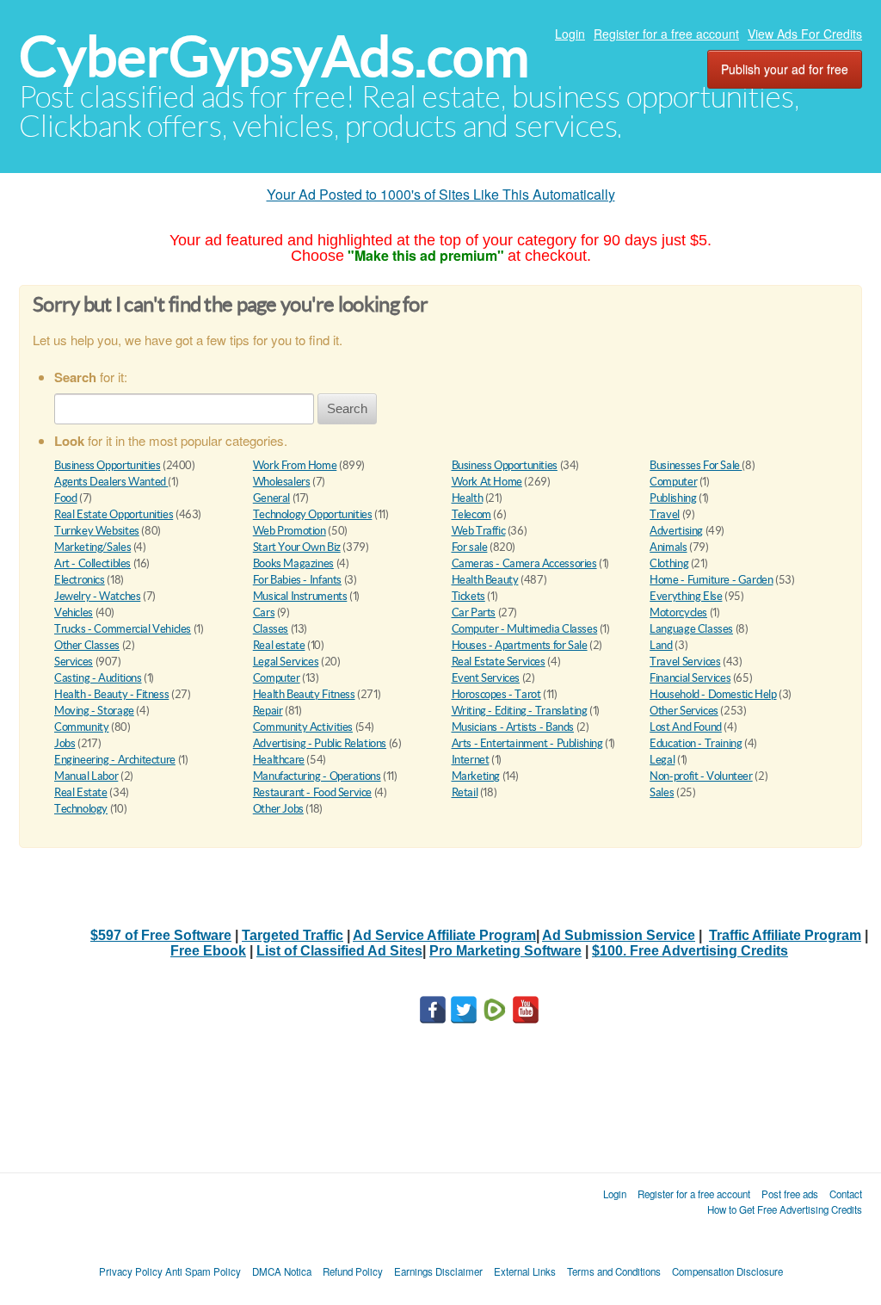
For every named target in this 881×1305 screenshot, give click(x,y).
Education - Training (696, 743)
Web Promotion (289, 530)
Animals (668, 547)
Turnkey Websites (96, 530)
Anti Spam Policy (203, 1271)
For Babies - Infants (297, 579)
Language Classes (691, 628)
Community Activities (303, 727)
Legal (662, 759)
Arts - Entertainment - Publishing (527, 743)
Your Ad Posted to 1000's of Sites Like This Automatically (441, 194)
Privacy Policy (131, 1271)
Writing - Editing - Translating (520, 710)
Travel (665, 514)
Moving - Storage (94, 710)
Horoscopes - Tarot (496, 694)
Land (661, 645)
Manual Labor (86, 776)
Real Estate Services (498, 661)
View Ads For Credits (805, 33)
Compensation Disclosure (727, 1271)
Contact (845, 1194)
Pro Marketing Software (505, 950)
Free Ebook (208, 950)
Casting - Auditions (98, 677)
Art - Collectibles (92, 563)
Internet (471, 759)
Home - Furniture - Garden (711, 579)
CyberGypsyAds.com (274, 56)
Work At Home (487, 481)
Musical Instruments (300, 596)
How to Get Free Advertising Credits (784, 1209)
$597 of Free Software (160, 935)
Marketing (476, 776)
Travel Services (685, 661)
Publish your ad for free (784, 68)
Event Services (486, 677)
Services (73, 661)
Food (65, 498)
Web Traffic (479, 530)
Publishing (673, 498)
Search (347, 408)
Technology (81, 808)
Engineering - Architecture (115, 759)
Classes (270, 628)
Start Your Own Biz (297, 547)
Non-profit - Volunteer (701, 776)
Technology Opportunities (313, 514)
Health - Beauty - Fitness (111, 694)
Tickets (468, 596)
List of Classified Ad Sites (339, 950)
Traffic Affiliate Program (785, 935)
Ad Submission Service (618, 935)
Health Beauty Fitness (304, 694)
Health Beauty (485, 579)
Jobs (64, 743)
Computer (673, 481)
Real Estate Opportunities (113, 514)
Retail (465, 792)
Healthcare (279, 759)
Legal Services (286, 661)
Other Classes (87, 645)
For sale (470, 547)
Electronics (79, 579)
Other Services (684, 710)
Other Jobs (278, 808)
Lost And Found (686, 727)
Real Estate (81, 792)
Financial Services (690, 677)
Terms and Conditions (614, 1271)
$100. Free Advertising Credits (690, 950)
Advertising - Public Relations (319, 743)
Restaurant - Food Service (312, 792)
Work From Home (295, 465)
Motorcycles (678, 612)
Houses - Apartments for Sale (520, 645)
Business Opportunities (107, 465)
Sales (662, 792)
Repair (268, 710)
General (271, 498)
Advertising (676, 530)
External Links (525, 1271)
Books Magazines (293, 563)
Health (468, 498)
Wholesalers (282, 481)
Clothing (669, 563)
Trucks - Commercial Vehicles (122, 628)
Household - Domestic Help (713, 694)
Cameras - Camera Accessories (524, 563)
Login (570, 33)
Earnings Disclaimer (438, 1271)
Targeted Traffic (292, 935)
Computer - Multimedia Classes (525, 628)
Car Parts (474, 612)
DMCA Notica (281, 1271)
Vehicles (73, 612)
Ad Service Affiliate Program (444, 935)
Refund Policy (353, 1271)
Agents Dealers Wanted (111, 481)
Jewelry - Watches (97, 596)
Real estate (279, 645)
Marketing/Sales (92, 547)
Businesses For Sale (696, 465)
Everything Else (686, 596)
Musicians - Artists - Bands (513, 727)
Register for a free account (666, 33)
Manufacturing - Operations (317, 776)
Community (81, 727)
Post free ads (789, 1194)
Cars (263, 612)
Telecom (471, 514)
